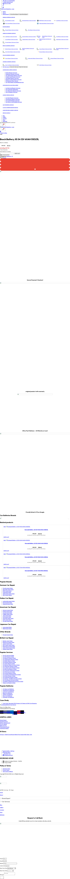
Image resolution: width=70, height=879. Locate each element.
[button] (35, 159)
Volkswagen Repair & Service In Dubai (46, 23)
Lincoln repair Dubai (7, 613)
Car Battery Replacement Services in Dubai (13, 681)
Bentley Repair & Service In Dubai (11, 48)
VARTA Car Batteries (8, 694)
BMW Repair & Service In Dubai (45, 20)
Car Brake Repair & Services (12, 78)
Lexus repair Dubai (7, 627)
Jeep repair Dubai (7, 615)
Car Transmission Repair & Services (13, 75)
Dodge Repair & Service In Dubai (47, 37)
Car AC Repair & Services (11, 92)
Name (1, 858)
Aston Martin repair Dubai (9, 648)
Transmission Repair (4, 727)
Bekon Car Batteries (7, 693)
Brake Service (3, 725)
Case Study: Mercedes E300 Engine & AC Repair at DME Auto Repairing (20, 703)
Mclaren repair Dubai (8, 649)
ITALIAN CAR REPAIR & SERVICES (9, 55)
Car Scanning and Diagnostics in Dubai (12, 674)
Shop (1, 812)
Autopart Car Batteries (8, 691)
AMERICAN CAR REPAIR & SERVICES (9, 33)
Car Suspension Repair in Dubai (10, 677)
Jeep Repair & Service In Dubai (11, 36)
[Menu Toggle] (0, 10)
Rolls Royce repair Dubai (8, 642)
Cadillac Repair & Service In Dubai (28, 39)
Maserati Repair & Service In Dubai (57, 58)
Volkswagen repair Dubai (8, 593)
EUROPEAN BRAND (6, 26)
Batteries (8, 156)
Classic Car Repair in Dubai (9, 682)
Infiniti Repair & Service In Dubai (45, 65)
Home (1, 792)
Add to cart (17, 153)
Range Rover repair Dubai (9, 646)
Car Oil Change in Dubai (8, 656)
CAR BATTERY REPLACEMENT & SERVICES (10, 110)
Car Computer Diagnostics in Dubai (11, 670)
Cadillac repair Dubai (8, 614)
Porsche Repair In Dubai (9, 20)
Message (2, 874)
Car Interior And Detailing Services (13, 102)
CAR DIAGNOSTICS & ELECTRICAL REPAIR (10, 85)
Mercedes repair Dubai (8, 589)
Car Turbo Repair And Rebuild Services (14, 82)
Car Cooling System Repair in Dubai (11, 667)
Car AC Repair (3, 724)
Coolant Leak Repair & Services (12, 77)
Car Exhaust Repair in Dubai (9, 662)
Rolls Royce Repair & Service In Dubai (28, 49)
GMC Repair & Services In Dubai (62, 39)
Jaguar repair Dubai (7, 643)
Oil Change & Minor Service (11, 81)
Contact (2, 810)
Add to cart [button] (6, 537)
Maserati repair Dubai (8, 604)
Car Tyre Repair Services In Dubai (10, 680)
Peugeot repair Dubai (8, 634)
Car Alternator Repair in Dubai (10, 666)
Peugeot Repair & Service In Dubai (11, 30)
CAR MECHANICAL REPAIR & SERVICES (10, 69)
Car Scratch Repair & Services (12, 100)
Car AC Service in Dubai (8, 655)
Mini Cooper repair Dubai (8, 645)
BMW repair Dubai (7, 591)
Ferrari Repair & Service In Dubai (11, 58)
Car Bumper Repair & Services (12, 99)
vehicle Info (2, 865)
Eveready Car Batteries (8, 697)
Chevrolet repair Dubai (8, 618)
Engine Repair (3, 720)
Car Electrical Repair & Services (12, 88)
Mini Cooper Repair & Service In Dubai (12, 23)
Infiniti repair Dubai (7, 628)
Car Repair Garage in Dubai (9, 658)
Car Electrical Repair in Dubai (9, 669)
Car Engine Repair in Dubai (9, 676)
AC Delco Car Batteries (8, 689)
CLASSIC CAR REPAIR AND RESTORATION (10, 107)
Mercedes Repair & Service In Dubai (29, 20)
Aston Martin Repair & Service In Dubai (12, 51)
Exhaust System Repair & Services (13, 79)
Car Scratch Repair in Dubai (9, 673)
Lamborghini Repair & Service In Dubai (35, 58)
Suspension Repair (4, 728)
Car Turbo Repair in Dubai (9, 663)
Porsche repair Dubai (8, 588)
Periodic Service (4, 721)
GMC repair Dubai (7, 619)
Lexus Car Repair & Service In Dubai (12, 65)
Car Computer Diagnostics (11, 89)
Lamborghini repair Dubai (9, 601)
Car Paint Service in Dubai (9, 672)
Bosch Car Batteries (7, 696)
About (1, 795)
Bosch (4, 157)
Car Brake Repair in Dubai (9, 661)
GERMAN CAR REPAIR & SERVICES (9, 17)
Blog (1, 805)
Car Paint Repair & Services (11, 98)
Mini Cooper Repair (7, 595)
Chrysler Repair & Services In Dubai (12, 42)
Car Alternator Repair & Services (13, 91)
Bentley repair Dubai (7, 641)
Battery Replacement (5, 723)
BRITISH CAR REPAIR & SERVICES (9, 45)
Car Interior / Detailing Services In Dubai (12, 678)
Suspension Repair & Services (12, 74)
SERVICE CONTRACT (6, 112)
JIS (12, 156)
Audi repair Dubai (7, 592)
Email (1, 861)
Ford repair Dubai (7, 617)
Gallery (1, 807)
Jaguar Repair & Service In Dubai (45, 48)
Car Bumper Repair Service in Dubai (11, 665)
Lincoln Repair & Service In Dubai (11, 39)
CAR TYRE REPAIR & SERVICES (8, 104)
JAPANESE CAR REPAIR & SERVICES (9, 61)
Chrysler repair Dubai (8, 621)
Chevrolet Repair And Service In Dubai (45, 39)
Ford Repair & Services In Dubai (62, 36)
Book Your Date (3, 868)
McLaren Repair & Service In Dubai (45, 51)
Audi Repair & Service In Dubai (62, 20)
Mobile (1, 863)
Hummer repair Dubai (8, 610)
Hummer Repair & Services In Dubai (29, 36)
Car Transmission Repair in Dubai (10, 659)
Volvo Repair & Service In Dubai (34, 30)
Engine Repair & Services (11, 72)
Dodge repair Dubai (7, 611)
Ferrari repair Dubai (7, 602)
